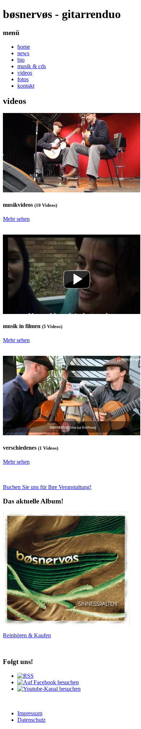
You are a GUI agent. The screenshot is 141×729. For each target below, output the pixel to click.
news (23, 53)
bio (21, 60)
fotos (23, 79)
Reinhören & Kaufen (27, 635)
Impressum (29, 713)
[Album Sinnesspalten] (66, 623)
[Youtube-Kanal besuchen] (49, 689)
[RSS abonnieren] (25, 676)
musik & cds (31, 66)
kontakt (25, 86)
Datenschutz (31, 720)
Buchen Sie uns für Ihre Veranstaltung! (47, 487)
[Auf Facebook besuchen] (48, 682)
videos (24, 73)
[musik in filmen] (71, 312)
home (23, 47)
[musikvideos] (71, 190)
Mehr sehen (16, 219)
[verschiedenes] (71, 433)
